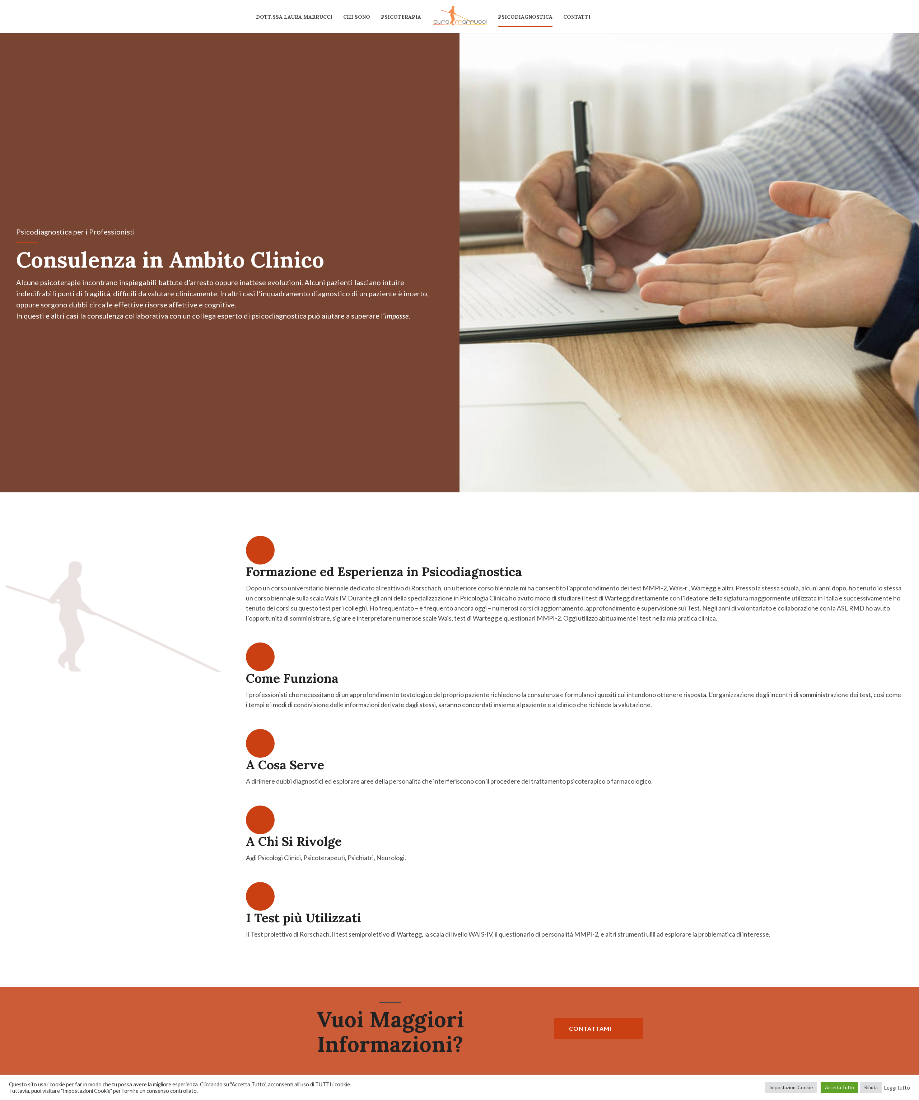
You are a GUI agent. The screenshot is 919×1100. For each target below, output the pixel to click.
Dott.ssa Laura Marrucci (294, 17)
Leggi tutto (897, 1088)
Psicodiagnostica (525, 17)
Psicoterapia (401, 17)
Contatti (577, 17)
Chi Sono (356, 17)
